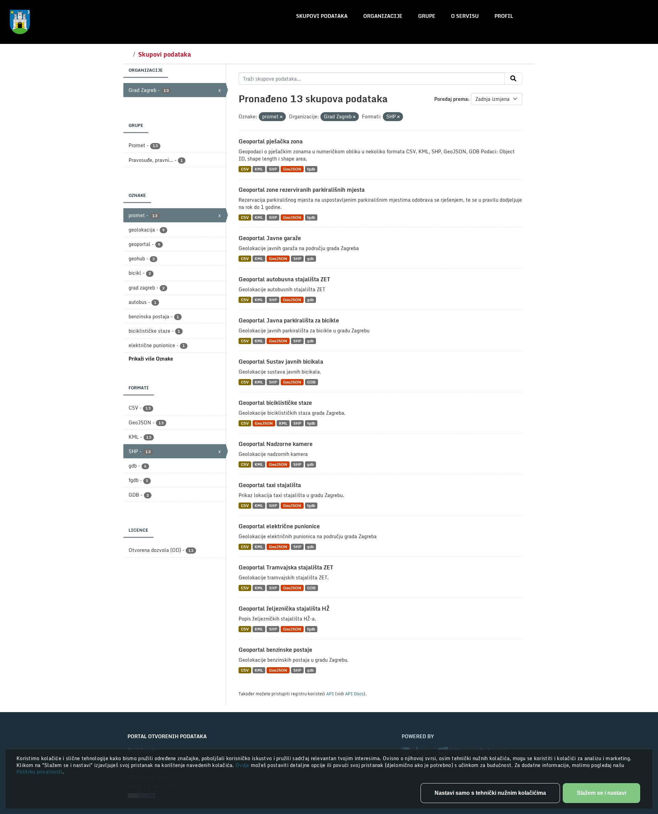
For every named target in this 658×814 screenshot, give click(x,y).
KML (259, 169)
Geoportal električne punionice (279, 526)
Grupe (426, 16)
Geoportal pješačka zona (271, 141)
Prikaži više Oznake (151, 359)
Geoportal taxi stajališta (270, 485)
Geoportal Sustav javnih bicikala (281, 361)
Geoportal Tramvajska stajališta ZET (286, 567)
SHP (273, 169)
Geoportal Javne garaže (270, 238)
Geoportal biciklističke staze (275, 402)
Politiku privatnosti (39, 772)
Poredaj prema (451, 99)
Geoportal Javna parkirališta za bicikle (289, 320)
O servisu (465, 16)
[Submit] (513, 78)
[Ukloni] (281, 117)
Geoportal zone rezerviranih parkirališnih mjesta (302, 189)
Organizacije (382, 16)
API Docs (354, 693)
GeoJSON (292, 169)
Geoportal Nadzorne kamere (276, 443)
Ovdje (243, 765)
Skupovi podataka (322, 16)
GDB (311, 382)
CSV (245, 169)
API (330, 693)
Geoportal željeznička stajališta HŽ (284, 608)
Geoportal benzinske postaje (275, 649)
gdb (310, 258)
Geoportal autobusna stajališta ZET (284, 279)
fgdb (311, 169)
